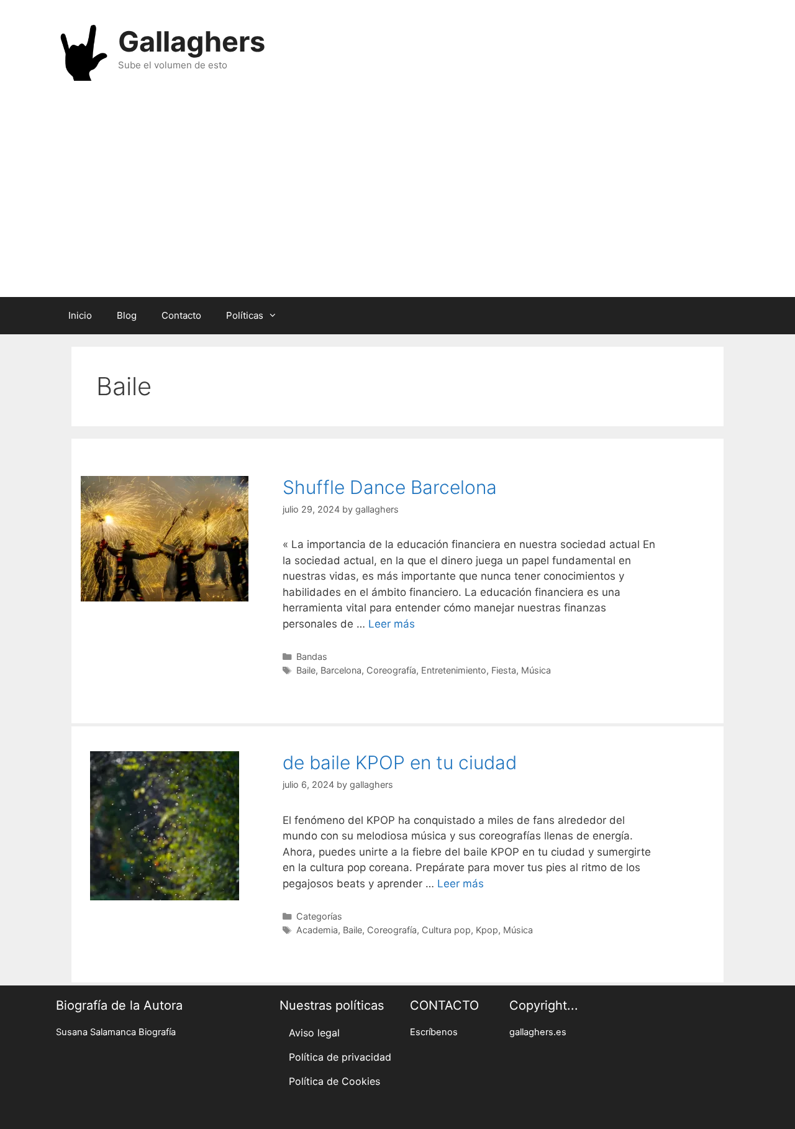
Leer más (391, 624)
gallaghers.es (537, 1032)
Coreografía (391, 670)
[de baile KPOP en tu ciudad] (164, 896)
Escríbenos (434, 1032)
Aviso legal (314, 1032)
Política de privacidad (340, 1057)
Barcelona (340, 670)
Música (536, 670)
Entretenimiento (453, 670)
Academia (317, 930)
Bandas (311, 656)
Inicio (80, 315)
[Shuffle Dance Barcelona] (164, 598)
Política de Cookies (334, 1081)
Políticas (244, 315)
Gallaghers (191, 41)
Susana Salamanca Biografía (116, 1032)
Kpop (487, 930)
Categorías (319, 916)
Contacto (181, 315)
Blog (127, 315)
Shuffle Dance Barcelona (390, 487)
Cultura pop (446, 930)
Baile (306, 670)
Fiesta (503, 670)
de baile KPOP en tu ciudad (400, 762)
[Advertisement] (397, 198)
